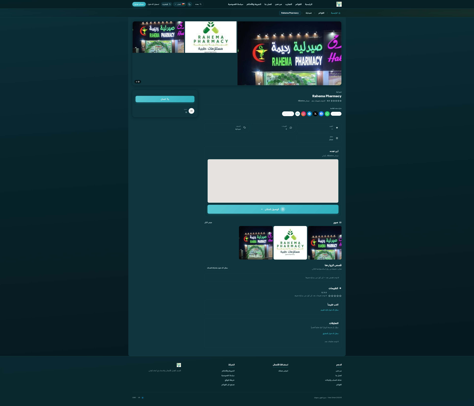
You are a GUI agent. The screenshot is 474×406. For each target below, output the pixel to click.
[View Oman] (339, 4)
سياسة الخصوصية (235, 4)
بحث (197, 4)
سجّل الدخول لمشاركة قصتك (217, 268)
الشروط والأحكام (254, 4)
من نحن (278, 4)
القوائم (298, 4)
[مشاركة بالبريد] (297, 113)
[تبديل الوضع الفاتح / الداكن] (189, 4)
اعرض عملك (283, 371)
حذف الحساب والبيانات (333, 380)
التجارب (288, 4)
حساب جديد (139, 4)
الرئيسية (308, 4)
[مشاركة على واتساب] (327, 113)
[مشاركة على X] (315, 113)
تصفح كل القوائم (228, 385)
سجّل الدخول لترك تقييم (329, 310)
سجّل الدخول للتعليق (330, 333)
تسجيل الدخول (153, 4)
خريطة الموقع (230, 380)
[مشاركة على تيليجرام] (309, 113)
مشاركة (334, 114)
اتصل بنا (268, 4)
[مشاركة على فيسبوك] (321, 113)
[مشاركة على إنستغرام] (303, 113)
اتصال (163, 99)
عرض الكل (208, 222)
